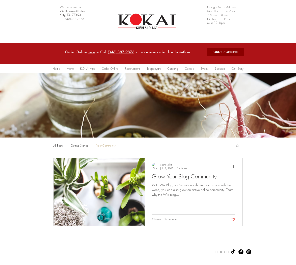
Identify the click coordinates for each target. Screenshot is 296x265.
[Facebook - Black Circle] (240, 251)
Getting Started (79, 145)
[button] (237, 146)
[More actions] (234, 166)
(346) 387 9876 (121, 52)
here (91, 52)
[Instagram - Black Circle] (248, 251)
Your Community (105, 145)
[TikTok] (233, 251)
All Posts (58, 145)
